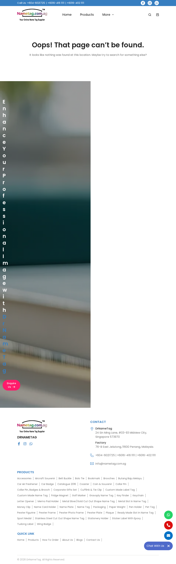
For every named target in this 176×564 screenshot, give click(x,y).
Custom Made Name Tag (32, 495)
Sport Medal (24, 518)
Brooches (109, 478)
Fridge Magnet (59, 495)
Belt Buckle (65, 478)
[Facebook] (143, 3)
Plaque (110, 512)
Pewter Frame (47, 512)
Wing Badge (44, 524)
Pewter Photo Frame (71, 512)
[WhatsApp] (157, 3)
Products (87, 14)
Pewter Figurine (26, 512)
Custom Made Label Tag (120, 489)
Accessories (24, 478)
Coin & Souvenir (102, 484)
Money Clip (23, 507)
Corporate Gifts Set (65, 489)
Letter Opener (25, 501)
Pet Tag (150, 507)
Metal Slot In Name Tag (132, 501)
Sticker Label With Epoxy (126, 518)
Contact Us (93, 540)
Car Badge (47, 484)
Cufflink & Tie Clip (91, 489)
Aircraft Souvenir (45, 478)
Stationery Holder (98, 518)
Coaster (84, 484)
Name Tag (83, 507)
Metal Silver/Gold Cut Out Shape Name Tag (88, 501)
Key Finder (123, 495)
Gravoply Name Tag (101, 495)
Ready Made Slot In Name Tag (135, 512)
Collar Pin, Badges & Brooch (33, 489)
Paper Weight (117, 507)
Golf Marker (79, 495)
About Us (67, 540)
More (106, 14)
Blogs (79, 540)
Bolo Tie (79, 478)
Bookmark (94, 478)
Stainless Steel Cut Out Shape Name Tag (59, 518)
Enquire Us (11, 385)
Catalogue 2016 (66, 484)
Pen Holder (135, 507)
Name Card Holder (45, 507)
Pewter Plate (94, 512)
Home (67, 14)
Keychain (138, 495)
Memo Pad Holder (48, 501)
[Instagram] (150, 3)
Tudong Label (25, 524)
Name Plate (67, 507)
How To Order (50, 540)
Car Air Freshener (27, 484)
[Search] (149, 14)
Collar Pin (121, 484)
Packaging (99, 507)
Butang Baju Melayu (130, 478)
